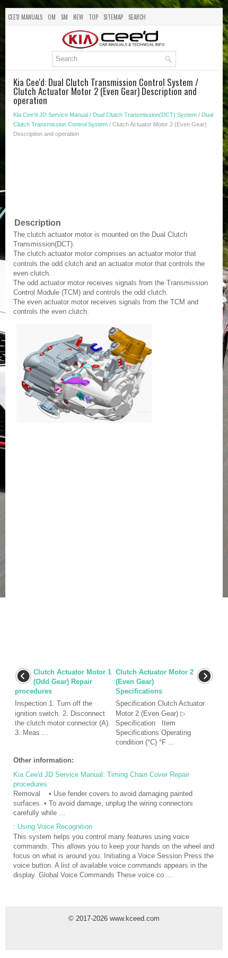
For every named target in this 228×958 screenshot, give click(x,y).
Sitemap (113, 17)
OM (52, 17)
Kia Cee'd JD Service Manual (50, 115)
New (78, 17)
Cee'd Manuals (25, 17)
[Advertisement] (114, 180)
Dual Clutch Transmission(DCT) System (145, 115)
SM (64, 17)
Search (137, 17)
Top (93, 17)
